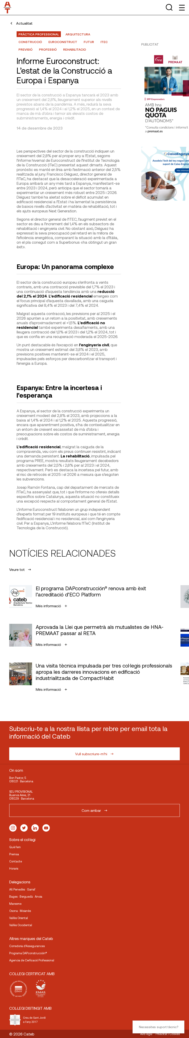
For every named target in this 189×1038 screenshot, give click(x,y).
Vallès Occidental (20, 925)
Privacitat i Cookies (168, 1033)
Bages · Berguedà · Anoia (25, 896)
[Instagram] (13, 828)
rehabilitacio (74, 49)
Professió (48, 49)
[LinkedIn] (35, 828)
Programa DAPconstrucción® (28, 953)
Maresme (15, 903)
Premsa (14, 854)
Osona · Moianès (20, 910)
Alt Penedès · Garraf (22, 889)
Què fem (15, 847)
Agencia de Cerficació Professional (31, 960)
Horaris (13, 868)
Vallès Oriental (18, 917)
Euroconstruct (62, 42)
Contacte (15, 861)
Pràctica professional (38, 34)
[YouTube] (46, 828)
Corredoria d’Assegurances (27, 946)
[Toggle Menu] (181, 7)
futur (89, 42)
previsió (25, 49)
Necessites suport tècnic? (158, 1027)
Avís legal (146, 1033)
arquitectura (77, 34)
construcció (30, 42)
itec (104, 42)
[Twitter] (24, 828)
